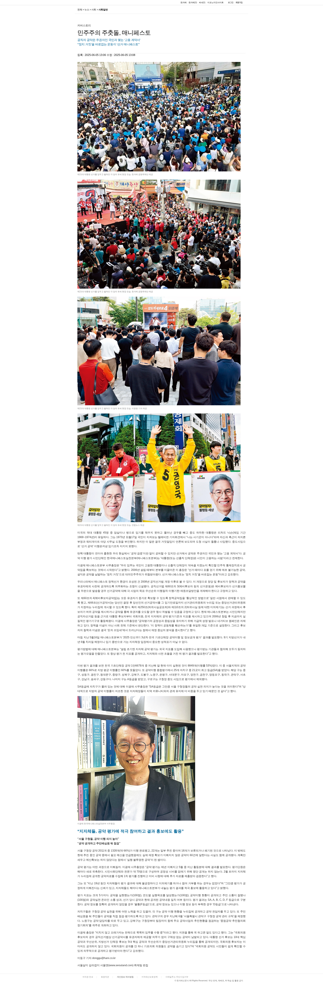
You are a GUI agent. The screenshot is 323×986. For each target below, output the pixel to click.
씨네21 (202, 2)
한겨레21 (193, 2)
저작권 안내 (87, 977)
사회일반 (103, 9)
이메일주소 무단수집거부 (177, 977)
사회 (94, 9)
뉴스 (86, 9)
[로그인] (230, 3)
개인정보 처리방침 (125, 977)
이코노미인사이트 (215, 2)
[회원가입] (239, 3)
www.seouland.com (121, 965)
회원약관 (105, 977)
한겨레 (184, 2)
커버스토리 (84, 25)
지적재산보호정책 (149, 977)
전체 (79, 9)
